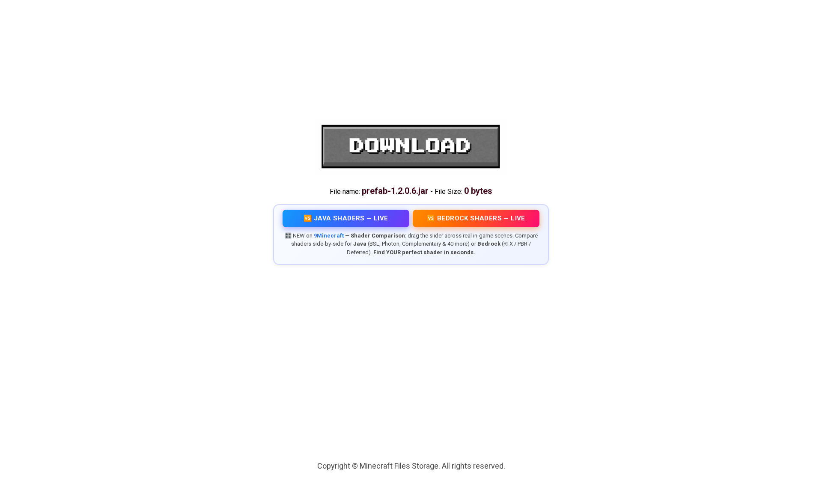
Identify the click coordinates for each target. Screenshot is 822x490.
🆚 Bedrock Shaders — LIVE (476, 218)
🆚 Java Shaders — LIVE (346, 218)
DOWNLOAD (411, 146)
